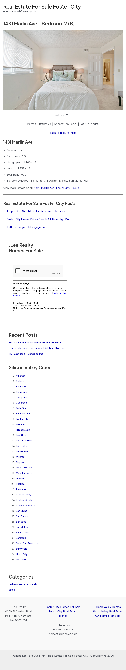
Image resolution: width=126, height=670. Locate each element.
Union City (21, 554)
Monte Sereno (24, 467)
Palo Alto (21, 489)
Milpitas (20, 462)
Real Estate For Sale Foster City (42, 6)
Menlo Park (22, 451)
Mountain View (24, 473)
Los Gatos (22, 446)
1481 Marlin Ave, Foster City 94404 (56, 188)
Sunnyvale (21, 548)
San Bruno (21, 510)
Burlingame (22, 392)
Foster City (22, 419)
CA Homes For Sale (107, 615)
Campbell (21, 397)
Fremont (20, 424)
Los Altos (21, 435)
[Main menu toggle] (119, 8)
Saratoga (21, 537)
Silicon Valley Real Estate (107, 611)
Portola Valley (23, 494)
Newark (20, 478)
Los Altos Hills (24, 440)
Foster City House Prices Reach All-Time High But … (38, 348)
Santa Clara (22, 532)
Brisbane (21, 386)
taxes (12, 589)
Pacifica (20, 483)
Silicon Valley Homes (108, 607)
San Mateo (22, 527)
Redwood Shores (25, 505)
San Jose (21, 521)
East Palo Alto (23, 413)
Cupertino (21, 402)
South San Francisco (27, 543)
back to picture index (63, 132)
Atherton (20, 375)
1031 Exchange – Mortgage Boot (26, 353)
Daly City (21, 408)
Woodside (21, 559)
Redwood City (24, 500)
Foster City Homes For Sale (63, 607)
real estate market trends (23, 584)
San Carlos (22, 516)
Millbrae (20, 456)
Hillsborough (23, 429)
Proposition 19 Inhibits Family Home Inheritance (35, 342)
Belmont (20, 381)
